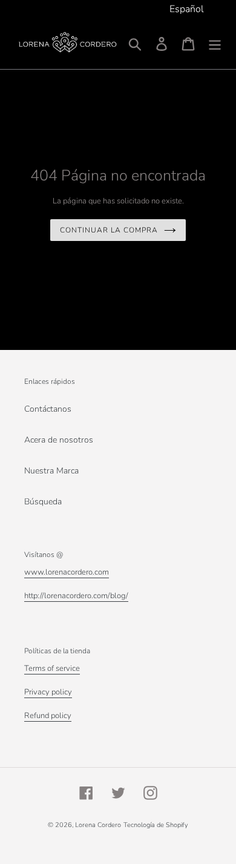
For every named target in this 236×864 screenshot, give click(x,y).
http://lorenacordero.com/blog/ (76, 595)
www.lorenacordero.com (66, 572)
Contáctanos (47, 409)
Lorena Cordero (98, 824)
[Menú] (215, 44)
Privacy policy (48, 692)
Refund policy (47, 715)
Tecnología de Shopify (155, 824)
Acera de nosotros (58, 440)
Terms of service (52, 668)
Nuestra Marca (51, 471)
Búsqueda (43, 501)
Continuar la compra (108, 230)
